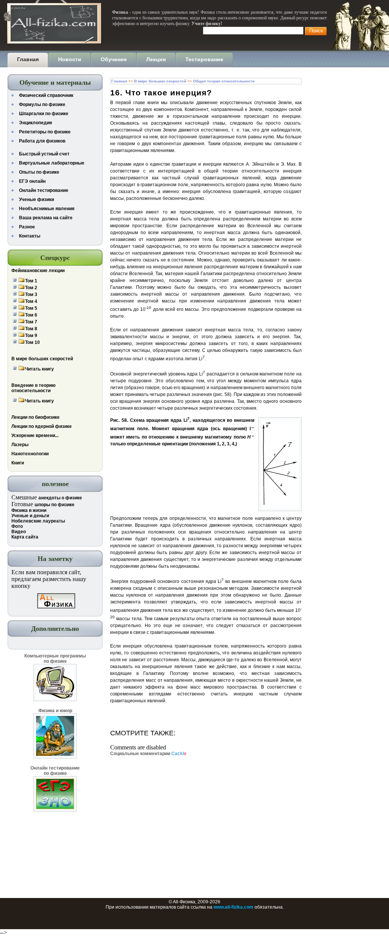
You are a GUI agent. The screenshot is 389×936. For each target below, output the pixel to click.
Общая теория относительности (224, 81)
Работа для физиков (42, 141)
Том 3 (31, 294)
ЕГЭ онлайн (32, 181)
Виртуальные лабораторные (51, 163)
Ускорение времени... (35, 435)
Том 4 (31, 301)
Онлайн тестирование (43, 190)
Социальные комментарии (148, 753)
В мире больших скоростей (42, 358)
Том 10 (32, 342)
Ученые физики (36, 199)
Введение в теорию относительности (33, 388)
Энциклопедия (35, 122)
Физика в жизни (28, 510)
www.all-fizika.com (233, 907)
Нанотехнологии (30, 453)
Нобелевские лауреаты (38, 521)
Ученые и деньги (30, 515)
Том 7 (31, 322)
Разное (27, 227)
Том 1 (31, 280)
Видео (18, 531)
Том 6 (31, 315)
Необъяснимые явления (46, 208)
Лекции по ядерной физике (41, 426)
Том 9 (31, 335)
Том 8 (31, 328)
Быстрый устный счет (44, 154)
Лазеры (19, 444)
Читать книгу (39, 369)
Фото (17, 526)
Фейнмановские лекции (38, 270)
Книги (17, 463)
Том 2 (31, 287)
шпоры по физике (54, 504)
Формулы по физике (42, 104)
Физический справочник (46, 95)
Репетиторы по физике (45, 132)
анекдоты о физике (60, 497)
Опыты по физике (39, 172)
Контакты (29, 236)
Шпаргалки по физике (43, 113)
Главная (119, 81)
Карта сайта (24, 537)
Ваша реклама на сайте (46, 217)
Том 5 (31, 308)
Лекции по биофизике (35, 417)
